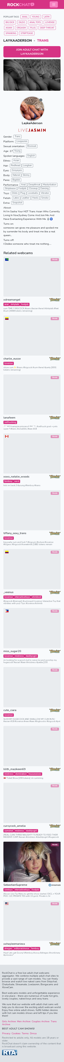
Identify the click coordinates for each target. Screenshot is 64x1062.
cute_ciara (9, 710)
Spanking (11, 33)
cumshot (8, 830)
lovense (8, 363)
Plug (33, 27)
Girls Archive (9, 1021)
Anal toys (35, 22)
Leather (26, 197)
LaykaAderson (32, 123)
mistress (19, 656)
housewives (35, 773)
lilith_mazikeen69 (14, 769)
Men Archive (24, 1021)
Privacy (6, 1033)
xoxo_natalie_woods (16, 476)
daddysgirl (31, 656)
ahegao (8, 948)
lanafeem (9, 417)
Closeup (33, 188)
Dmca (33, 1033)
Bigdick (16, 179)
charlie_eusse (12, 358)
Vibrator (45, 193)
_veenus (8, 592)
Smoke (45, 197)
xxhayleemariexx (14, 944)
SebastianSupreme (15, 885)
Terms (25, 1033)
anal (6, 304)
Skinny (26, 175)
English (31, 155)
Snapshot (17, 202)
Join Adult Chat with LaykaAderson (32, 52)
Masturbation (49, 184)
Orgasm (21, 27)
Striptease (27, 33)
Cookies (16, 1033)
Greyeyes (17, 170)
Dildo (22, 22)
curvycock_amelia (14, 826)
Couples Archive (40, 1021)
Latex (16, 197)
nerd (16, 481)
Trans (43, 40)
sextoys (8, 889)
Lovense (50, 22)
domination (21, 773)
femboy (8, 481)
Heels (35, 197)
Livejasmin (22, 141)
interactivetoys (22, 597)
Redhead (15, 165)
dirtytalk (15, 304)
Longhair (27, 165)
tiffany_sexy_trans (14, 533)
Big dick (10, 22)
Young (35, 16)
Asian (9, 27)
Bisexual (31, 146)
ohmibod (36, 597)
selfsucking (10, 422)
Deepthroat (34, 184)
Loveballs (33, 193)
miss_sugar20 (12, 651)
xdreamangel (11, 299)
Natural (16, 175)
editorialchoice (21, 948)
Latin (46, 16)
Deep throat (47, 27)
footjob (25, 304)
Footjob (22, 188)
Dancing (44, 188)
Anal (25, 16)
